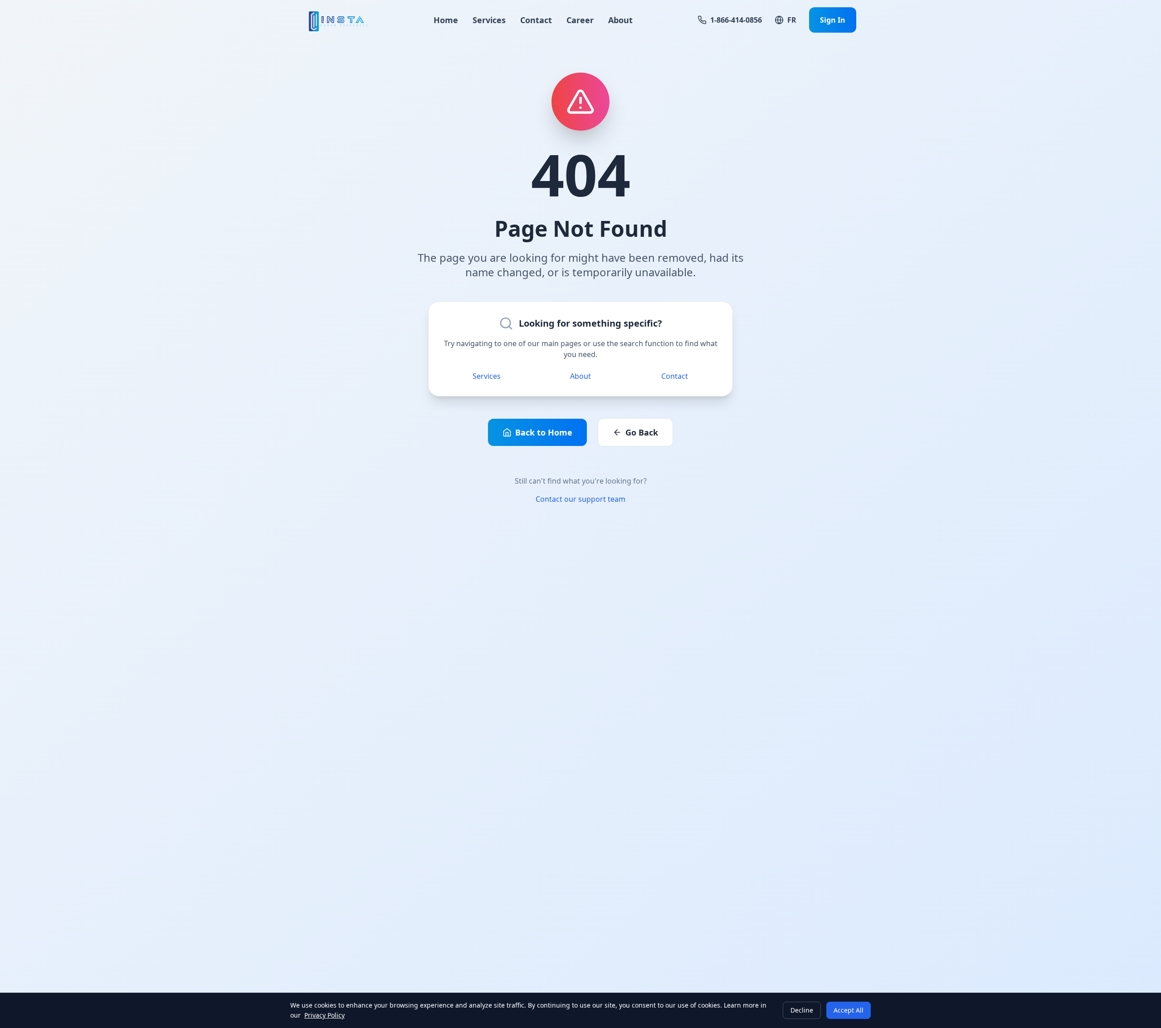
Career (580, 20)
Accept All (848, 1010)
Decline (801, 1010)
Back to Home (543, 432)
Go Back (641, 432)
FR (791, 20)
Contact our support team (580, 499)
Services (489, 20)
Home (446, 20)
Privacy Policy (324, 1015)
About (620, 20)
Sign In (832, 20)
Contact (536, 20)
